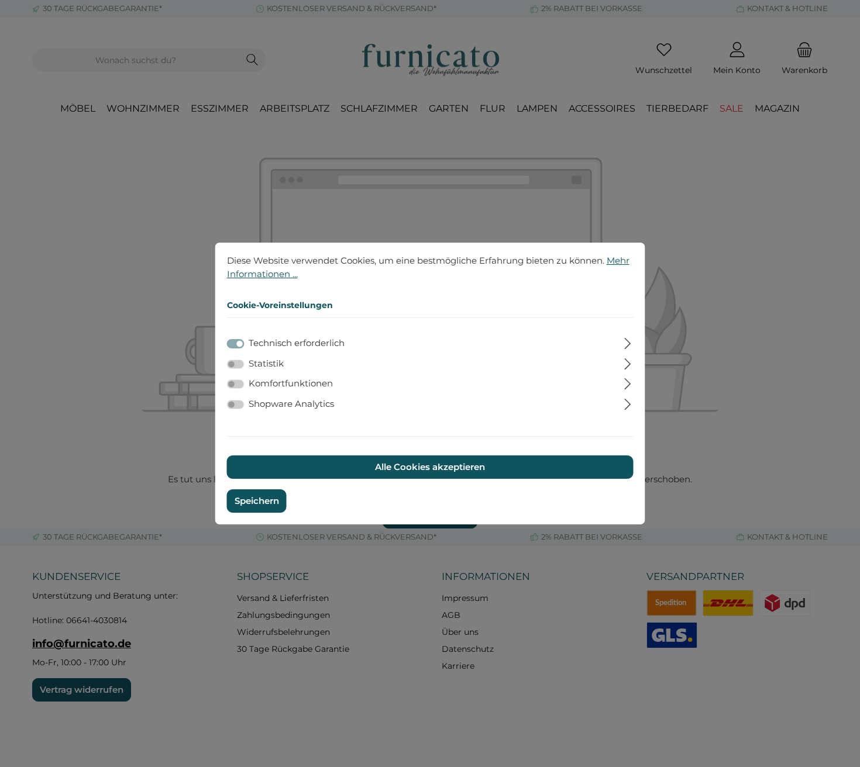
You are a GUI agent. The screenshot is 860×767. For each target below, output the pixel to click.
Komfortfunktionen (291, 383)
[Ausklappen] (627, 342)
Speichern (257, 500)
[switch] (236, 364)
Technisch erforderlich (297, 342)
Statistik (266, 363)
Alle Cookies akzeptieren (430, 466)
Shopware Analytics (291, 403)
